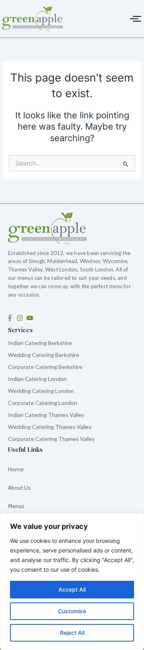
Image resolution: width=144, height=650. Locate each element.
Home (16, 469)
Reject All (72, 632)
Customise (72, 611)
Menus (16, 506)
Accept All (72, 589)
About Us (19, 487)
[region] (72, 581)
